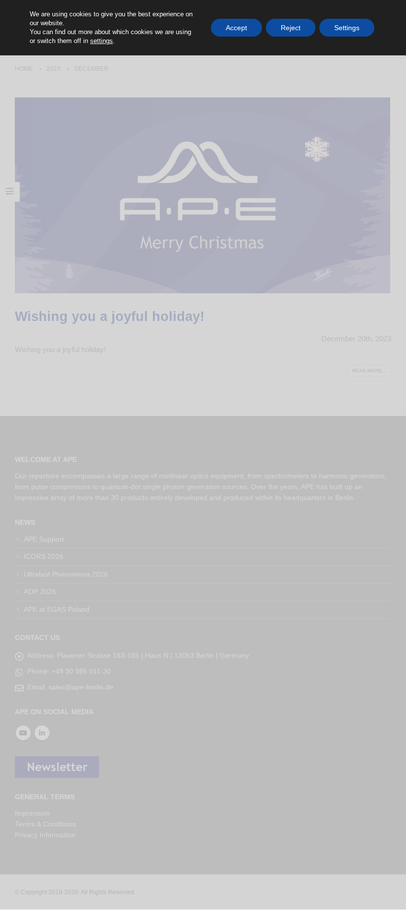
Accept (236, 28)
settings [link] (101, 41)
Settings (346, 28)
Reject (291, 28)
